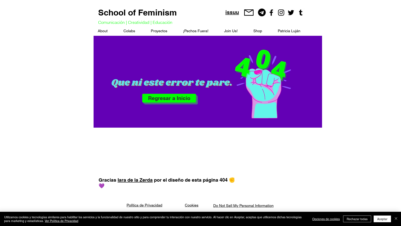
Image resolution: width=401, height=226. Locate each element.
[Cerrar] (395, 219)
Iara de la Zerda (135, 180)
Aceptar (382, 219)
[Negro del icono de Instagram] (281, 12)
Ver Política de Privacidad (61, 221)
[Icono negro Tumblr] (301, 12)
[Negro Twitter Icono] (291, 12)
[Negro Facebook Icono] (271, 12)
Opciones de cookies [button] (326, 219)
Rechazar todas (357, 219)
